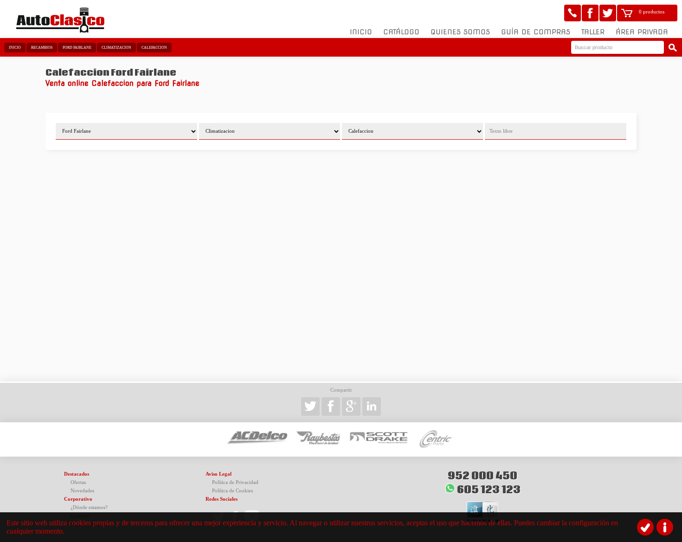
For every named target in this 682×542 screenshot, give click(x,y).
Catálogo (401, 32)
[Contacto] (572, 13)
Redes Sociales (222, 499)
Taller (593, 32)
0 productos (651, 11)
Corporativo (78, 499)
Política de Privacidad (235, 482)
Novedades (82, 490)
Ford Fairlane (77, 47)
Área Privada (642, 32)
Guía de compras (535, 32)
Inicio (361, 32)
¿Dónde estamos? (89, 507)
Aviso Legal (219, 474)
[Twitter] (607, 13)
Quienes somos (460, 32)
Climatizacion (116, 47)
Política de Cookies (232, 490)
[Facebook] (590, 13)
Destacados (76, 474)
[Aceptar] (645, 527)
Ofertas (78, 482)
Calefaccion (154, 47)
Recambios (41, 47)
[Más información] (664, 527)
